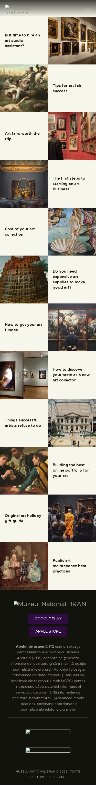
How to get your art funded (23, 327)
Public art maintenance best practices (70, 566)
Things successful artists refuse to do (23, 423)
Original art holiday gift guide (23, 518)
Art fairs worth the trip (22, 136)
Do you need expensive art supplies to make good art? (69, 279)
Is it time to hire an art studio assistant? (22, 40)
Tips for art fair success (67, 88)
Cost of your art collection (20, 232)
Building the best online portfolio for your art (71, 470)
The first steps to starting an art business (69, 184)
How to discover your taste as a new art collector (71, 375)
